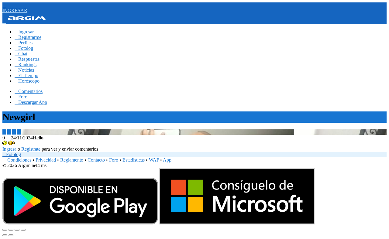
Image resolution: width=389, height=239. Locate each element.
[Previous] (4, 235)
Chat (21, 53)
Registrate (30, 149)
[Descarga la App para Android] (80, 222)
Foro (21, 96)
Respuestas (27, 59)
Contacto (96, 159)
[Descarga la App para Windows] (237, 222)
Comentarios (29, 91)
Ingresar (24, 31)
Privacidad (46, 159)
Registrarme (28, 37)
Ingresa (9, 149)
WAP (154, 159)
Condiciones (19, 159)
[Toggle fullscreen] (17, 230)
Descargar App (31, 102)
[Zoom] (23, 230)
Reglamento (71, 159)
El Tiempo (26, 75)
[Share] (11, 230)
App (167, 159)
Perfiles (24, 42)
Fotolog (24, 48)
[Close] (4, 230)
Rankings (25, 64)
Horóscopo (27, 81)
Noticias (24, 70)
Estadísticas (133, 159)
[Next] (11, 235)
